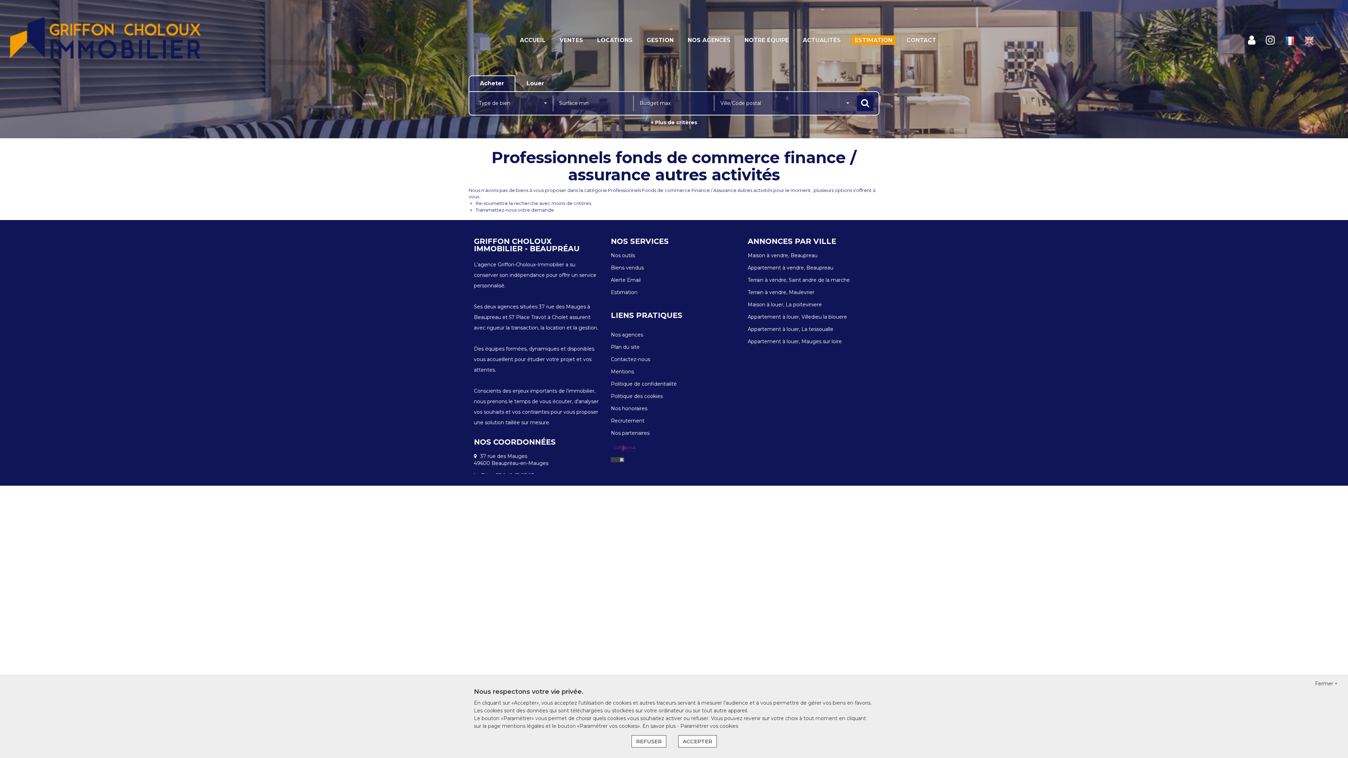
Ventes (571, 40)
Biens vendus (627, 268)
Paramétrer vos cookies (709, 726)
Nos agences (709, 40)
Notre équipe (767, 40)
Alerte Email (626, 280)
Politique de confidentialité (644, 384)
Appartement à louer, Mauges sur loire (795, 341)
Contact (921, 40)
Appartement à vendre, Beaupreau (790, 268)
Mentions (622, 371)
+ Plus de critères (674, 122)
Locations (615, 40)
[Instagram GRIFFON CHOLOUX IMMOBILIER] (1270, 40)
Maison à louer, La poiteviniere (785, 304)
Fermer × (1326, 683)
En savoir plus (659, 726)
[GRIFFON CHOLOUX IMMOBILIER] (121, 40)
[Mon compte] (1251, 40)
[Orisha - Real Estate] (625, 448)
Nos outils (623, 255)
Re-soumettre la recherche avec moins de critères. (534, 203)
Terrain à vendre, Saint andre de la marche (799, 280)
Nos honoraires (629, 408)
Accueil (533, 40)
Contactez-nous (630, 359)
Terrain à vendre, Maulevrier (781, 292)
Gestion (660, 40)
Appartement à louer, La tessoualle (790, 329)
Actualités (822, 40)
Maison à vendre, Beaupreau (783, 255)
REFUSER (649, 741)
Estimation (873, 40)
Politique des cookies (637, 396)
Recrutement (628, 421)
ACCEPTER (697, 741)
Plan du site (625, 347)
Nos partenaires (630, 433)
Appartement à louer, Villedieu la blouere (797, 317)
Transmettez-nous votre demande (515, 210)
